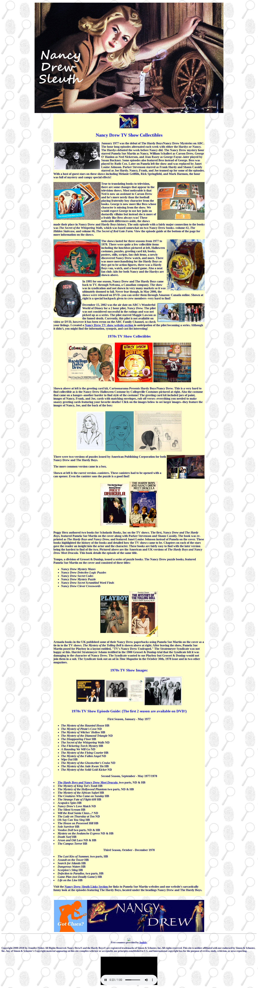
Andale (143, 942)
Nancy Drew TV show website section (109, 325)
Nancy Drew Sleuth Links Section (87, 886)
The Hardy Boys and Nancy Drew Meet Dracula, (88, 782)
